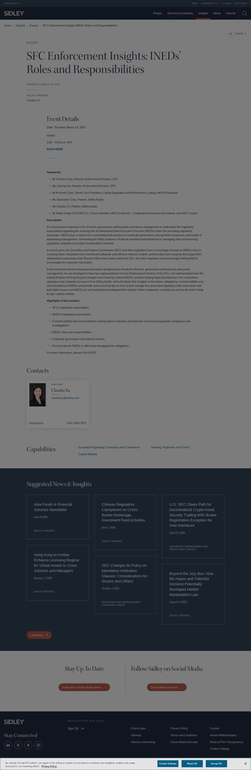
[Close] (245, 763)
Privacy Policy (57, 766)
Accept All (216, 763)
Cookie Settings (168, 763)
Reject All (192, 763)
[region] (125, 764)
